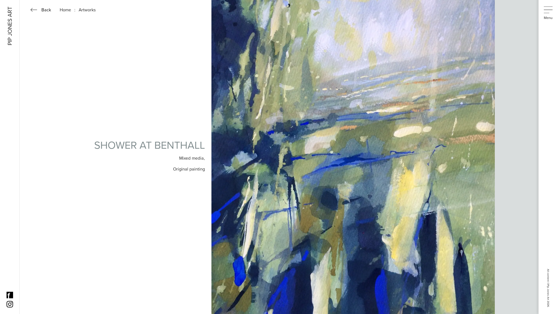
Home (65, 10)
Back (46, 10)
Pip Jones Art (10, 26)
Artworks (87, 10)
